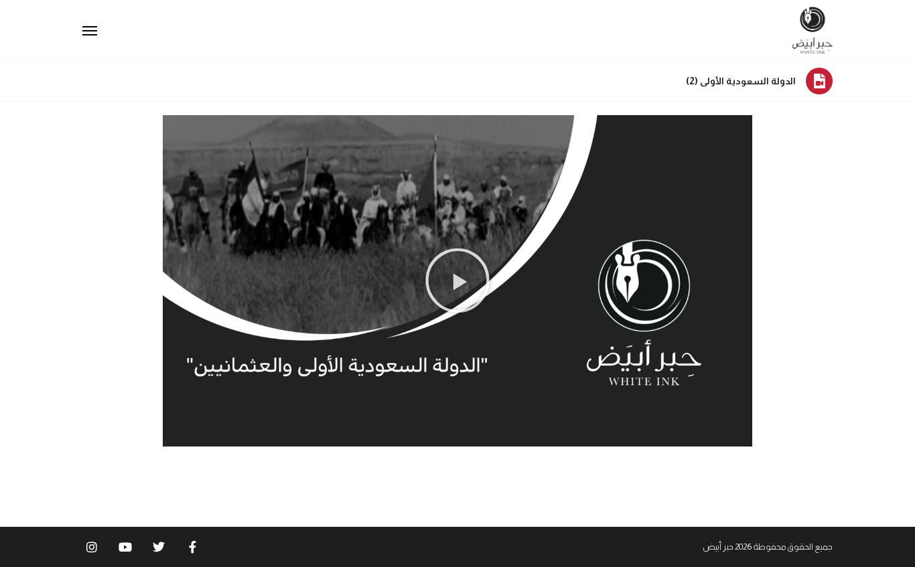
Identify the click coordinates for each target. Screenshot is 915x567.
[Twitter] (159, 547)
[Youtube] (125, 547)
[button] (457, 280)
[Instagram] (92, 547)
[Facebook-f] (192, 547)
